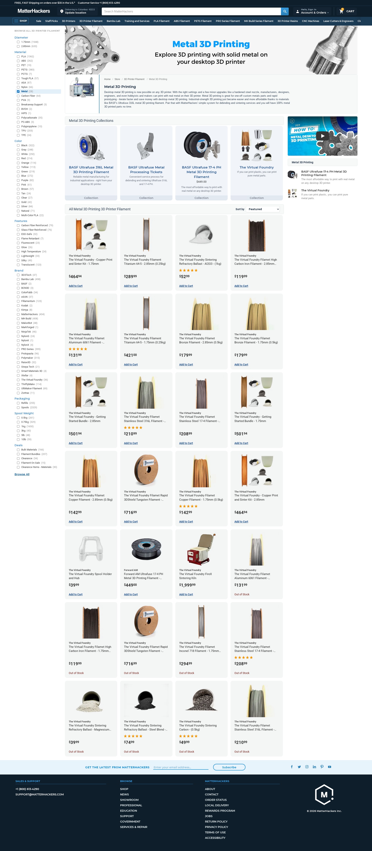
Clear (27, 197)
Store (117, 79)
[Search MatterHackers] (285, 11)
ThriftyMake (31, 384)
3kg (26, 430)
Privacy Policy (216, 827)
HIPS (26, 113)
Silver (27, 206)
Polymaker (30, 357)
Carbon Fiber (31, 95)
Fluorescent (30, 242)
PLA (27, 56)
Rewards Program (220, 810)
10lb (26, 439)
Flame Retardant (32, 238)
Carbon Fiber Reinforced (37, 225)
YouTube (329, 766)
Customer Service (88, 2)
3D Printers (68, 21)
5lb (25, 435)
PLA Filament (162, 21)
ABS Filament (182, 21)
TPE (26, 135)
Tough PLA (30, 78)
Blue (27, 175)
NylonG (28, 336)
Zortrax (28, 392)
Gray (27, 149)
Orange (28, 162)
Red (27, 158)
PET (26, 65)
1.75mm (30, 41)
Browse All (22, 474)
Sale (38, 21)
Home (107, 79)
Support (127, 816)
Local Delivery (217, 805)
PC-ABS (27, 121)
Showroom (129, 800)
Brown (27, 188)
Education (128, 810)
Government (130, 821)
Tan (26, 193)
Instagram (306, 766)
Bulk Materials (32, 449)
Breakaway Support (34, 104)
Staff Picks (51, 21)
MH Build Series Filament (258, 21)
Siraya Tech (30, 366)
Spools (29, 407)
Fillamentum (31, 301)
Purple (27, 180)
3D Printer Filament (90, 21)
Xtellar (27, 375)
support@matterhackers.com (40, 794)
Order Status (216, 800)
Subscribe (229, 767)
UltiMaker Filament (34, 388)
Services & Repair (133, 827)
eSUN (27, 296)
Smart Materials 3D (34, 371)
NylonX (27, 344)
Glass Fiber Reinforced (36, 229)
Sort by (240, 209)
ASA (26, 82)
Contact (211, 794)
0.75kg (28, 421)
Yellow (28, 167)
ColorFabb (29, 292)
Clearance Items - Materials (39, 467)
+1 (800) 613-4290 (109, 2)
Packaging (22, 398)
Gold (26, 202)
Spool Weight (24, 413)
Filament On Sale (33, 462)
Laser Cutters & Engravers (338, 21)
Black (27, 145)
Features (21, 221)
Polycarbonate (32, 117)
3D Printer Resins (288, 21)
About (210, 789)
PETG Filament (203, 21)
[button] (77, 11)
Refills (28, 402)
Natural (28, 210)
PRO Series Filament (228, 21)
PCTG (26, 73)
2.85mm (29, 46)
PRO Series (31, 349)
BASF (26, 283)
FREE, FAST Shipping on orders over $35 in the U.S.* (45, 2)
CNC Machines (310, 21)
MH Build (29, 318)
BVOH (26, 108)
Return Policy (216, 821)
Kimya (26, 309)
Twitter (299, 766)
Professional (131, 805)
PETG (27, 69)
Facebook (291, 766)
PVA (25, 100)
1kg (27, 426)
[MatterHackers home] (34, 11)
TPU (27, 130)
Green (28, 171)
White (28, 154)
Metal (27, 91)
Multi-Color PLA (32, 215)
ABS (27, 60)
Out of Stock (241, 594)
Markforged (29, 327)
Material (20, 52)
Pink (26, 184)
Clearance (29, 458)
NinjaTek (29, 331)
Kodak (27, 305)
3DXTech (29, 274)
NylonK (27, 340)
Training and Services (137, 21)
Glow (27, 247)
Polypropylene (31, 126)
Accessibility (215, 838)
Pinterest (322, 766)
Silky (26, 260)
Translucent (31, 264)
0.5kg (27, 417)
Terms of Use (215, 832)
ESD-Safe (29, 234)
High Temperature (33, 251)
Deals (18, 445)
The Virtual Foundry (34, 379)
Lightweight (30, 255)
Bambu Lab (113, 21)
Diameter (21, 37)
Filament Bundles (34, 454)
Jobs (209, 816)
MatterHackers (33, 314)
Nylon (27, 87)
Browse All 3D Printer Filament (37, 30)
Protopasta (30, 353)
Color (18, 141)
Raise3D (28, 362)
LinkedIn (314, 766)
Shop (124, 789)
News (124, 794)
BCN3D (27, 287)
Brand (19, 270)
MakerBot (29, 322)
